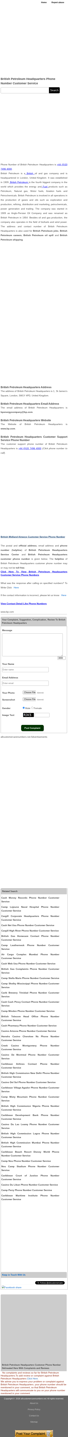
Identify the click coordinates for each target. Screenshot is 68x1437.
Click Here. (32, 1378)
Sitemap (34, 1422)
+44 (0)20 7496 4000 (29, 448)
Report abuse (57, 2)
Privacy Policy (34, 1409)
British (30, 173)
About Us (34, 1403)
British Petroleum (19, 182)
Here (16, 587)
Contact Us (34, 1416)
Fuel (45, 186)
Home (44, 2)
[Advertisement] (34, 40)
